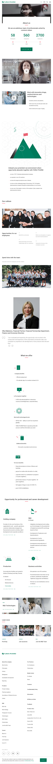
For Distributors (30, 665)
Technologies (5, 716)
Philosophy (4, 668)
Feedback (29, 704)
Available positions (33, 550)
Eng (41, 2)
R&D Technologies (7, 609)
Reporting (4, 680)
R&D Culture (4, 719)
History (3, 671)
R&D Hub (4, 706)
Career (4, 730)
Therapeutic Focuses (7, 712)
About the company (7, 662)
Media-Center (30, 673)
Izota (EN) (29, 715)
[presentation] (9, 346)
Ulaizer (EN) (30, 727)
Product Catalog (5, 689)
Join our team (25, 49)
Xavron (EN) (30, 721)
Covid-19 (4, 743)
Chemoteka (8, 586)
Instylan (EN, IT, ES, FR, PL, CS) (34, 718)
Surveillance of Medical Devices (9, 695)
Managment (4, 674)
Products (4, 685)
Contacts (29, 684)
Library (3, 698)
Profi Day (4, 736)
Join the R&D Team (6, 725)
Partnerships (5, 722)
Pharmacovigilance (6, 692)
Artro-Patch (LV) (31, 711)
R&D (3, 703)
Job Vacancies (5, 739)
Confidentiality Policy (29, 760)
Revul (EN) (29, 730)
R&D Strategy (5, 709)
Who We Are (5, 665)
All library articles (31, 699)
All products (30, 694)
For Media (29, 676)
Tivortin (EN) (30, 724)
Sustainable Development (8, 677)
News (28, 679)
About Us (4, 733)
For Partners (30, 662)
